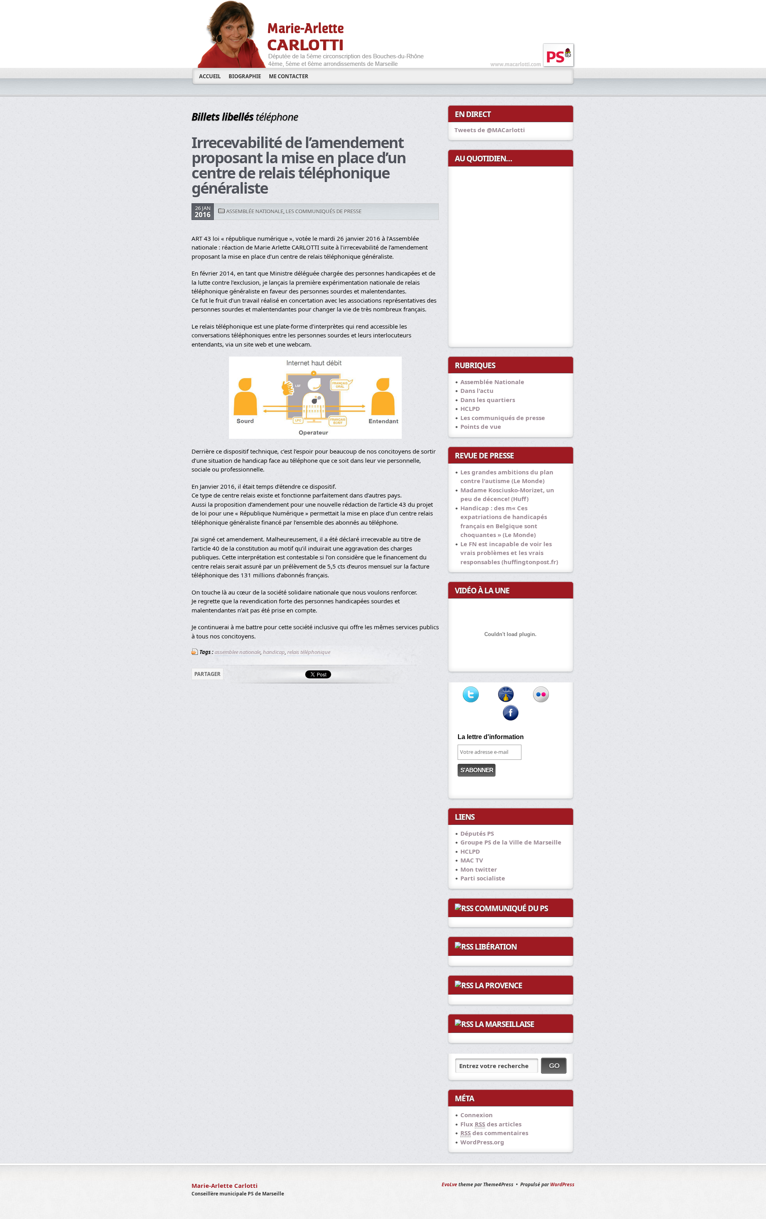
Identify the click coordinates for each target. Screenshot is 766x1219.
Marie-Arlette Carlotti (225, 1185)
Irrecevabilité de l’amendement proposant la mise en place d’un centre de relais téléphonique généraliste (299, 165)
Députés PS (477, 833)
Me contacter (288, 76)
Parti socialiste (482, 878)
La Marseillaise (504, 1024)
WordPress (562, 1184)
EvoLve (449, 1184)
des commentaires (494, 1133)
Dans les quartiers (487, 400)
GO (554, 1066)
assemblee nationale (238, 652)
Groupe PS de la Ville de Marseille (510, 842)
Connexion (476, 1115)
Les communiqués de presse (323, 211)
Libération (496, 947)
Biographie (245, 76)
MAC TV (471, 860)
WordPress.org (482, 1142)
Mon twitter (478, 869)
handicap (274, 652)
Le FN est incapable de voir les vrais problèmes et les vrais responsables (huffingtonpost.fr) (509, 553)
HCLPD (470, 408)
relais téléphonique (308, 652)
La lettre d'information (491, 736)
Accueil (210, 76)
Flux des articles (490, 1124)
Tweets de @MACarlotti (489, 130)
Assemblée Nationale (254, 211)
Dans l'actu (477, 390)
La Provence (498, 985)
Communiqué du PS (511, 908)
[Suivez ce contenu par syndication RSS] (464, 908)
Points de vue (480, 426)
